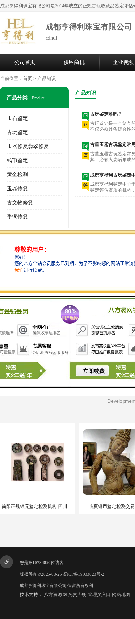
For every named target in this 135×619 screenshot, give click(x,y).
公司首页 (24, 62)
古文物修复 (20, 202)
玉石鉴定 (17, 118)
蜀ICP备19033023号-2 (83, 574)
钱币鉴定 (17, 160)
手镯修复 (17, 216)
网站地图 (121, 594)
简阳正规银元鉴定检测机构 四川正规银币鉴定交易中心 (57, 506)
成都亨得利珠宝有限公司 (43, 585)
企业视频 (123, 62)
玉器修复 (17, 188)
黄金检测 (17, 174)
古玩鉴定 (17, 132)
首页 (27, 78)
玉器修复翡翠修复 (28, 146)
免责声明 (77, 594)
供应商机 (74, 62)
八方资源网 (55, 594)
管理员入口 (99, 594)
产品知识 (46, 78)
